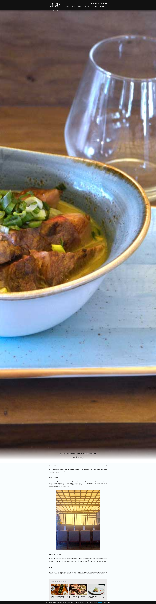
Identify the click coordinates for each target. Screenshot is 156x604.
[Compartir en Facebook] (105, 465)
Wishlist (87, 6)
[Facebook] (91, 4)
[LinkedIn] (96, 4)
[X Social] (103, 4)
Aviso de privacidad (106, 602)
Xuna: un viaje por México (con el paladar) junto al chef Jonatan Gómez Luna (59, 598)
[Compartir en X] (104, 465)
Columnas (94, 6)
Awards (102, 6)
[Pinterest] (98, 4)
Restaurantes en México (62, 10)
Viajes (73, 6)
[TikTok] (101, 4)
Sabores (67, 6)
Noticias (80, 6)
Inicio (51, 10)
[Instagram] (93, 4)
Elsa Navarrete (79, 457)
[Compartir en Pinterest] (106, 465)
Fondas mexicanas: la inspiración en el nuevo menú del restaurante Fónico (96, 598)
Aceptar (100, 602)
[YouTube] (106, 4)
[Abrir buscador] (106, 6)
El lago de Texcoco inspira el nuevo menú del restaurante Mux (77, 598)
